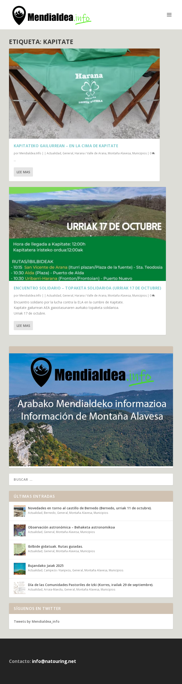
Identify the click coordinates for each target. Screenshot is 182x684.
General (68, 153)
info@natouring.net (54, 661)
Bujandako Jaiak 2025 (46, 565)
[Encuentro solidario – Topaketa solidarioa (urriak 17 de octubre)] (87, 234)
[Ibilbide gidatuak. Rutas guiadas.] (20, 549)
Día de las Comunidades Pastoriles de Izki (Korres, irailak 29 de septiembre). (90, 584)
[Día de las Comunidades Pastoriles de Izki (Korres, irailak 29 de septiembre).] (20, 588)
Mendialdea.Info (30, 153)
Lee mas (23, 172)
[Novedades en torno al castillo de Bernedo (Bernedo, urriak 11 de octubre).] (20, 511)
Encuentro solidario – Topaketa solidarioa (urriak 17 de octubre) (87, 288)
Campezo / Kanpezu (57, 570)
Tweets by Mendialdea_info (36, 621)
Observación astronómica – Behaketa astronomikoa (71, 527)
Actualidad (54, 153)
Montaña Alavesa (119, 153)
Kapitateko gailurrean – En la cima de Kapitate (66, 145)
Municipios (139, 153)
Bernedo (50, 513)
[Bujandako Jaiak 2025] (20, 569)
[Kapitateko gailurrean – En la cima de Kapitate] (84, 94)
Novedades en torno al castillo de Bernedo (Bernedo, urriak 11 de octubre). (90, 508)
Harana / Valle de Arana (90, 153)
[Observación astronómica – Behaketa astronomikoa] (20, 530)
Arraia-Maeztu (53, 589)
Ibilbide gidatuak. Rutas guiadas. (55, 546)
